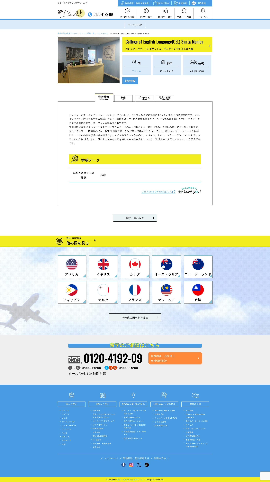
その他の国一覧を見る (135, 317)
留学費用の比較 (161, 425)
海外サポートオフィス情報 (197, 421)
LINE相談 (201, 3)
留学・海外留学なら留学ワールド (131, 479)
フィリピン (66, 429)
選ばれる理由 (127, 16)
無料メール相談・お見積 (165, 410)
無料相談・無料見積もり (137, 3)
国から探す (146, 16)
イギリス (65, 414)
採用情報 (189, 432)
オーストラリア (68, 421)
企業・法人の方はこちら (196, 428)
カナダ (65, 418)
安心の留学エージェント (134, 421)
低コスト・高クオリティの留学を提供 (135, 412)
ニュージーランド (69, 425)
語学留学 (96, 410)
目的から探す (165, 16)
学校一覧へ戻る (135, 218)
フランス (65, 436)
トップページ (111, 458)
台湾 (64, 444)
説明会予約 (159, 414)
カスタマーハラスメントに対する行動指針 (197, 445)
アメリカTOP (135, 24)
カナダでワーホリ (100, 424)
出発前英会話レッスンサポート (135, 433)
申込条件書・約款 (193, 439)
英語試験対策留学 (100, 436)
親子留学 (96, 447)
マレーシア (66, 440)
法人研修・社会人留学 (102, 443)
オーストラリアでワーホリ (104, 421)
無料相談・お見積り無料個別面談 (163, 358)
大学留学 (96, 432)
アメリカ (136, 71)
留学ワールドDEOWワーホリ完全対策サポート (104, 415)
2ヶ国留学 (97, 439)
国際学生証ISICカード (133, 438)
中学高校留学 (98, 428)
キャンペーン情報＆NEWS (166, 418)
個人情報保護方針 (193, 436)
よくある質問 (160, 421)
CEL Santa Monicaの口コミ (157, 191)
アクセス (203, 16)
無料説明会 (163, 3)
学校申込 (182, 3)
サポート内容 (184, 16)
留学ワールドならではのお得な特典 (135, 426)
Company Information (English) (195, 415)
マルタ (65, 433)
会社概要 (189, 410)
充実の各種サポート (132, 417)
